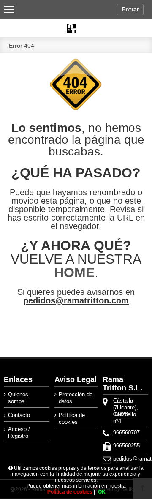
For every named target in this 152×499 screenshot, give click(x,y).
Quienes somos (18, 397)
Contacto (19, 415)
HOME (74, 272)
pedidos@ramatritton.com (76, 300)
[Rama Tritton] (76, 28)
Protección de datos (75, 397)
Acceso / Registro (19, 432)
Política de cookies (72, 418)
